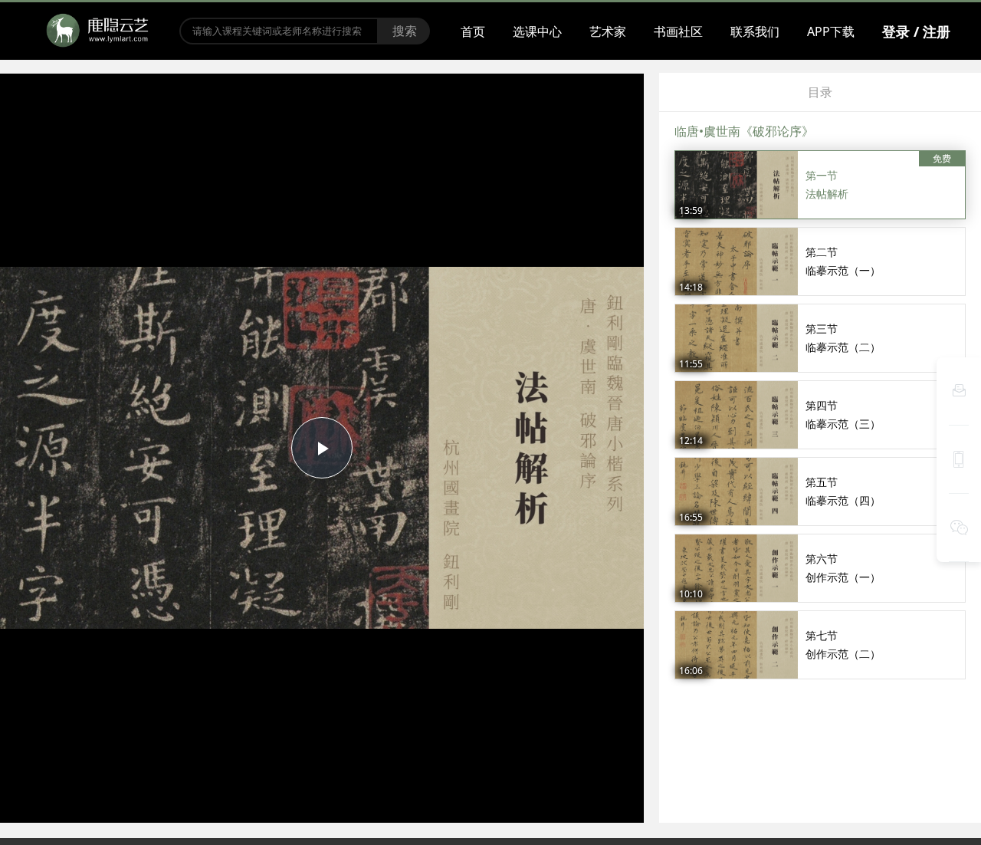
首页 (473, 31)
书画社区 (678, 31)
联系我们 (754, 31)
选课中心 (537, 31)
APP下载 (831, 31)
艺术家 (607, 31)
